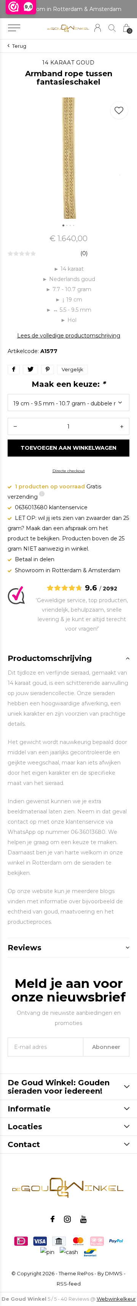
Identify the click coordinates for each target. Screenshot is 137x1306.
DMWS (114, 1273)
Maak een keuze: (68, 384)
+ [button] (121, 426)
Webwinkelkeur (116, 1299)
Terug (19, 46)
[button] (14, 28)
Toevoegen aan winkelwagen (69, 447)
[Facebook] (52, 1219)
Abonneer (106, 1047)
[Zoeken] (112, 28)
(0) (84, 253)
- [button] (15, 426)
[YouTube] (83, 1219)
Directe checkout (69, 470)
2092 (110, 588)
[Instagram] (67, 1219)
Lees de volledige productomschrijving (68, 335)
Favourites (119, 110)
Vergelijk (72, 369)
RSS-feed (69, 1284)
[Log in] (97, 28)
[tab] (68, 658)
